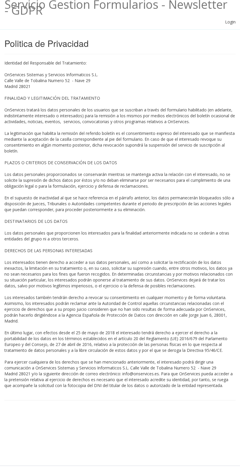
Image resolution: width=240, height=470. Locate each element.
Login (230, 22)
